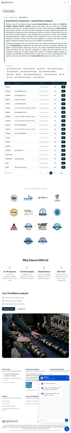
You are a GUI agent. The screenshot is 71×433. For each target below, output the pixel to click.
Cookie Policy (6, 403)
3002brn (8, 146)
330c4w (8, 133)
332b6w (8, 91)
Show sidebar (10, 11)
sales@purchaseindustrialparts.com (13, 379)
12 (51, 173)
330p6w (8, 116)
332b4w (8, 95)
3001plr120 (9, 154)
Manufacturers (13, 17)
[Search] (64, 2)
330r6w (8, 104)
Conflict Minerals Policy (8, 406)
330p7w (8, 112)
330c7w (8, 125)
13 (54, 173)
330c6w (8, 129)
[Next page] (65, 173)
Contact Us (21, 309)
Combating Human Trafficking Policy (10, 409)
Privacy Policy (6, 401)
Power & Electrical (43, 87)
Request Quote (9, 309)
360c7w (8, 87)
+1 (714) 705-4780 (9, 382)
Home (5, 17)
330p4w (8, 120)
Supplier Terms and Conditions (34, 401)
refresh (67, 378)
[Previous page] (37, 173)
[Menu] (68, 2)
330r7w (8, 99)
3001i (7, 163)
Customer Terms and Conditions (35, 403)
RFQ (63, 87)
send (66, 420)
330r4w (8, 108)
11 (47, 173)
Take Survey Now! (31, 390)
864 (61, 173)
